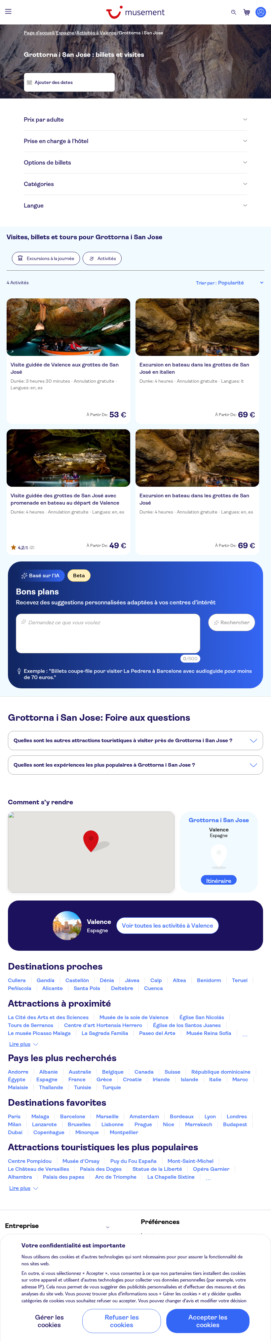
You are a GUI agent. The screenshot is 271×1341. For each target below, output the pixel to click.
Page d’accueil (39, 32)
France (77, 1079)
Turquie (111, 1087)
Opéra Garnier (211, 1169)
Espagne (65, 32)
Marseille (107, 1116)
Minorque (87, 1132)
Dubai (15, 1132)
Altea (179, 980)
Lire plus (19, 1044)
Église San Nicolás (201, 1017)
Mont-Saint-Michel (190, 1161)
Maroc (240, 1079)
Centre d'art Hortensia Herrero (103, 1025)
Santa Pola (87, 988)
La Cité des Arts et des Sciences (48, 1017)
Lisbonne (112, 1124)
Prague (143, 1124)
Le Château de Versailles (38, 1169)
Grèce (104, 1079)
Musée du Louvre (227, 1177)
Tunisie (82, 1087)
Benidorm (209, 980)
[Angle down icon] (155, 119)
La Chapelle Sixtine (171, 1177)
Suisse (172, 1072)
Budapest (235, 1124)
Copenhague (48, 1132)
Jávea (132, 980)
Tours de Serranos (30, 1025)
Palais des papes (63, 1177)
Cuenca (153, 988)
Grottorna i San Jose (141, 32)
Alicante (52, 988)
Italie (215, 1079)
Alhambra (20, 1177)
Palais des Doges (101, 1169)
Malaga (40, 1116)
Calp (156, 980)
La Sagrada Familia (105, 1033)
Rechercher (235, 622)
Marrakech (198, 1124)
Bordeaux (182, 1116)
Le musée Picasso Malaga (39, 1033)
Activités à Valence (96, 32)
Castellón (77, 980)
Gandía (46, 980)
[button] (46, 258)
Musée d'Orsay (80, 1161)
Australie (80, 1072)
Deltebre (122, 988)
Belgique (113, 1072)
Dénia (107, 980)
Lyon (210, 1116)
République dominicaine (221, 1072)
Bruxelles (79, 1124)
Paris (14, 1116)
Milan (14, 1124)
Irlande (161, 1079)
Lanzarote (44, 1124)
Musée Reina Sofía (208, 1033)
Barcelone (72, 1116)
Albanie (48, 1072)
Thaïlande (51, 1087)
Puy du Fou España (133, 1161)
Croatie (132, 1079)
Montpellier (124, 1132)
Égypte (16, 1079)
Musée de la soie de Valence (134, 1017)
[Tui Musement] (135, 12)
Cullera (17, 980)
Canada (144, 1072)
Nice (168, 1124)
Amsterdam (144, 1116)
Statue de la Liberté (157, 1169)
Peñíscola (19, 988)
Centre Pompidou (30, 1161)
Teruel (240, 980)
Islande (189, 1079)
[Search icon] (233, 12)
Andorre (18, 1072)
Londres (237, 1116)
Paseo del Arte (157, 1033)
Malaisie (18, 1087)
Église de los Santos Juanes (187, 1025)
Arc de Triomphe (115, 1177)
